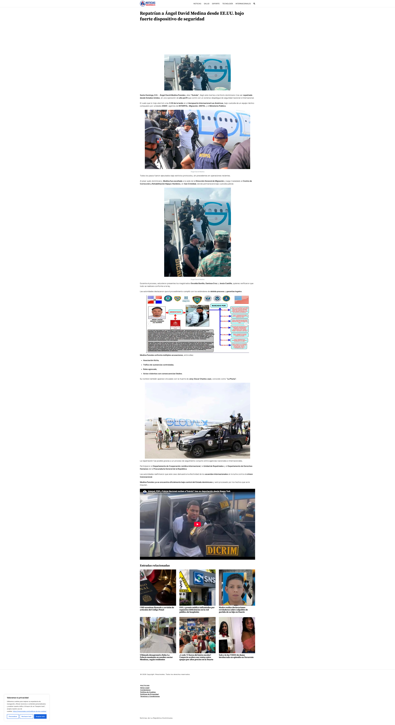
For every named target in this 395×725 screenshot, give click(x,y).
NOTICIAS (197, 4)
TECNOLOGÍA (227, 4)
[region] (26, 707)
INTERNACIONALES (243, 4)
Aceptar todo (40, 716)
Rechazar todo (26, 716)
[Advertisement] (197, 39)
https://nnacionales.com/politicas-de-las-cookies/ (29, 711)
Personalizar (13, 716)
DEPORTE (216, 4)
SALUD (206, 4)
